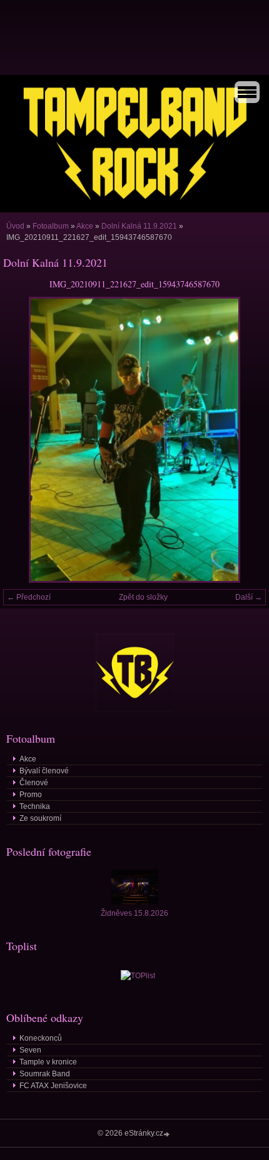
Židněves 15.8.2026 (134, 913)
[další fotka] (245, 440)
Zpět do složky (143, 597)
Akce (84, 226)
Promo (30, 794)
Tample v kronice (48, 1062)
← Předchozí (29, 597)
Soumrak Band (44, 1073)
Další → (248, 597)
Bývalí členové (44, 770)
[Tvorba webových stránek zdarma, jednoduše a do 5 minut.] (167, 1134)
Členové (33, 782)
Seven (30, 1050)
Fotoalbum (51, 226)
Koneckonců (40, 1038)
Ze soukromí (40, 818)
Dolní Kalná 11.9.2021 (139, 226)
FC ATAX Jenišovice (53, 1085)
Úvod (15, 226)
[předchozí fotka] (23, 440)
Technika (34, 806)
